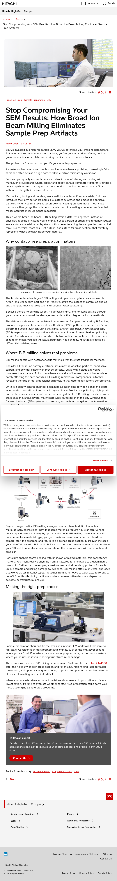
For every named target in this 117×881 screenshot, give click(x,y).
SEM (49, 100)
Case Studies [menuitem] (17, 827)
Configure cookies (57, 469)
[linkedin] (106, 92)
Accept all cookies (95, 469)
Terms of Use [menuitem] (68, 873)
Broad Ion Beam (14, 100)
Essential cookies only (21, 469)
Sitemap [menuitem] (107, 854)
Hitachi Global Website (16, 865)
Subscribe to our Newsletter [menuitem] (81, 827)
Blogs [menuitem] (13, 820)
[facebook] (99, 92)
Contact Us (19, 758)
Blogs (19, 19)
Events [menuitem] (70, 814)
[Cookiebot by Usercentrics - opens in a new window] (100, 409)
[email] (110, 92)
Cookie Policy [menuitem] (105, 873)
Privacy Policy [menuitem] (86, 873)
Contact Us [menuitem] (92, 3)
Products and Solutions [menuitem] (23, 814)
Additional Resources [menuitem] (78, 820)
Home (6, 19)
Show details (100, 460)
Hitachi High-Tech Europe (24, 804)
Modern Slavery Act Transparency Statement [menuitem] (76, 854)
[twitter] (102, 92)
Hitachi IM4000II (98, 663)
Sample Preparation (34, 100)
